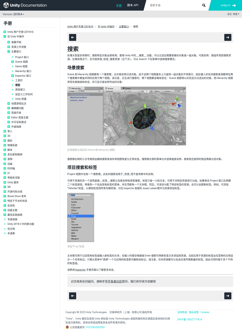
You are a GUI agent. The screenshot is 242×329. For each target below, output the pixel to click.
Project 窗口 (22, 57)
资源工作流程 (18, 46)
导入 (9, 131)
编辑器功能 (17, 108)
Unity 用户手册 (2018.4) (20, 31)
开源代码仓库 (14, 191)
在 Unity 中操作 (15, 36)
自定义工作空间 (24, 94)
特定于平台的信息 (17, 200)
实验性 (11, 205)
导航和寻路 (13, 177)
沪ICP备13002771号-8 (189, 319)
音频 (9, 159)
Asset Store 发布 (16, 196)
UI (8, 173)
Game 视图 (21, 66)
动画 (9, 163)
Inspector (80, 269)
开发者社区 (115, 281)
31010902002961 (95, 327)
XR (9, 187)
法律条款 (182, 312)
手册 (119, 5)
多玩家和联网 (14, 154)
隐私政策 (194, 312)
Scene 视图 (21, 61)
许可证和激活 (18, 122)
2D (8, 135)
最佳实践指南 (14, 214)
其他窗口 (20, 89)
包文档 (11, 228)
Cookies (205, 312)
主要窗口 (16, 51)
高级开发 (16, 112)
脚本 (9, 149)
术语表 (11, 233)
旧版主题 (12, 210)
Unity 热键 (20, 98)
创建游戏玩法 (18, 103)
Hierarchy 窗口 (23, 71)
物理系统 (12, 145)
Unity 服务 (13, 182)
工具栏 (19, 80)
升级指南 (16, 126)
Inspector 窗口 (23, 75)
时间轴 (11, 168)
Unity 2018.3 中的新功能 (20, 224)
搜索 (17, 84)
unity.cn (225, 5)
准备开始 (16, 42)
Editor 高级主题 (19, 117)
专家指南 (12, 219)
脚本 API (132, 5)
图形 (9, 140)
